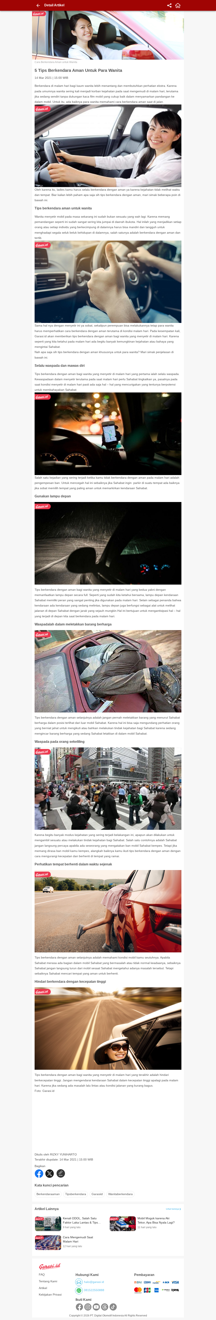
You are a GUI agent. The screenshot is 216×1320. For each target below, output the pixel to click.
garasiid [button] (97, 1194)
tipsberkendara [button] (75, 1194)
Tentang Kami (48, 1281)
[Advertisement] (108, 1123)
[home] (177, 5)
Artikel (43, 1288)
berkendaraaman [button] (48, 1194)
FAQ (42, 1274)
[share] (169, 5)
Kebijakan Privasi (50, 1294)
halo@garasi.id (94, 1282)
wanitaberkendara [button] (120, 1194)
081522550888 (94, 1290)
